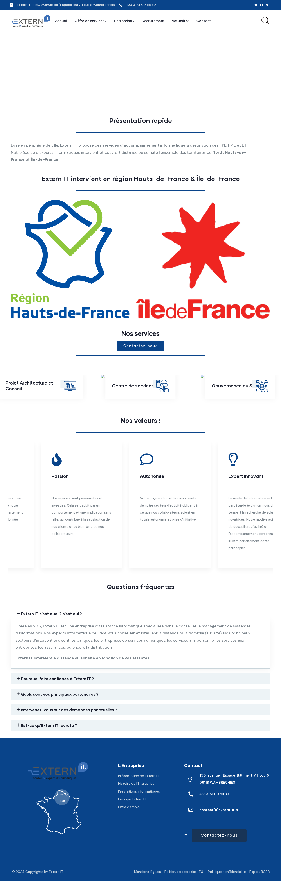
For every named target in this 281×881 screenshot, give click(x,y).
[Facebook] (261, 5)
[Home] (30, 21)
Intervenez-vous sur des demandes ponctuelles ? (69, 709)
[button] (267, 508)
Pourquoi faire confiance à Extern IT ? (57, 678)
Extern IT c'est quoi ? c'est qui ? (51, 613)
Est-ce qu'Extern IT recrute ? (49, 725)
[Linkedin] (267, 5)
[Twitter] (256, 5)
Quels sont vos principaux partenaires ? (60, 694)
